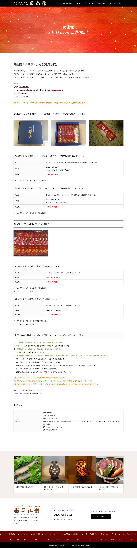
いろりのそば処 (88, 3)
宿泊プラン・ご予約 (116, 3)
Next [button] (127, 475)
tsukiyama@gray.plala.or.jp (28, 90)
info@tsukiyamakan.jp (55, 90)
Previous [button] (10, 475)
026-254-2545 (24, 87)
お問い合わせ (101, 516)
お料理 (78, 3)
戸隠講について (101, 3)
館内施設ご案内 (67, 3)
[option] (27, 474)
